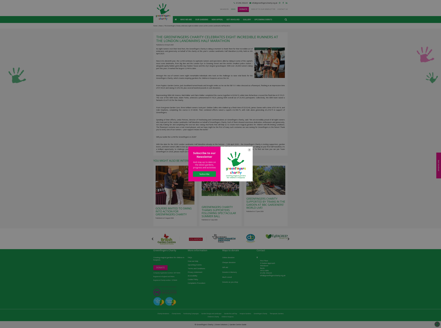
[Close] (249, 150)
